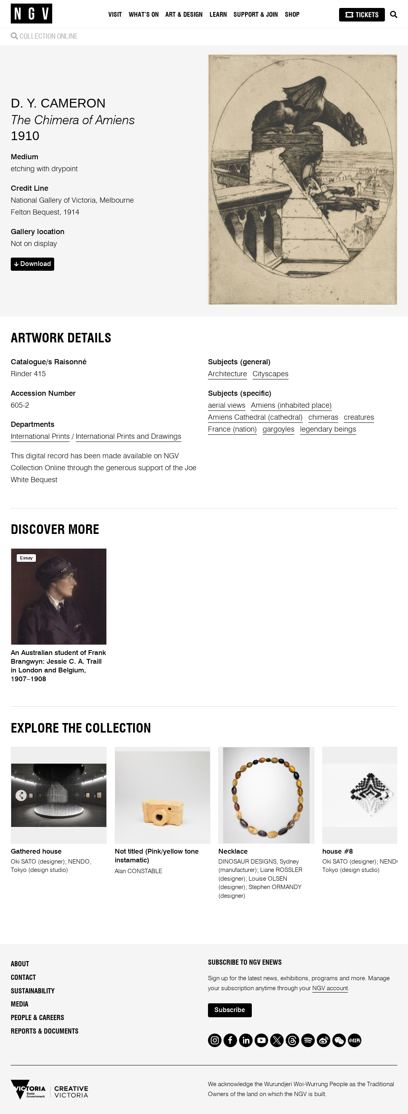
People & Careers (37, 1018)
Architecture (227, 374)
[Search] (393, 14)
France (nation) (232, 429)
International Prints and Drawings (128, 436)
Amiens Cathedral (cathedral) (255, 417)
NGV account (330, 988)
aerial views (226, 405)
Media (19, 1004)
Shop (292, 15)
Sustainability (33, 991)
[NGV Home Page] (31, 13)
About (20, 964)
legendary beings (328, 429)
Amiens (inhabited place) (291, 405)
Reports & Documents (44, 1031)
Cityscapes (270, 374)
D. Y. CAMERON (58, 103)
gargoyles (278, 429)
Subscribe (229, 1010)
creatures (359, 417)
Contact (23, 978)
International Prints (40, 436)
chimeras (323, 417)
